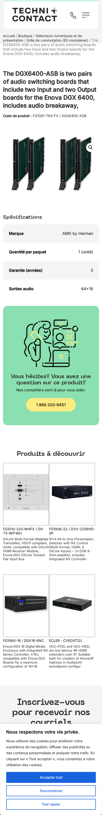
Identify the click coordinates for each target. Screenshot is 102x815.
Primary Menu (86, 15)
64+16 (87, 288)
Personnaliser (51, 791)
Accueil (9, 36)
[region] (51, 769)
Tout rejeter (51, 804)
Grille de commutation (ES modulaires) (57, 40)
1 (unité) (85, 251)
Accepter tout (51, 777)
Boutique (25, 36)
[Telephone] (74, 16)
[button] (90, 147)
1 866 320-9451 (51, 404)
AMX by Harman (77, 233)
